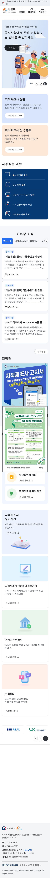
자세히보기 (10, 532)
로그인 (22, 12)
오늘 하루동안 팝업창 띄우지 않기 (18, 468)
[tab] (7, 241)
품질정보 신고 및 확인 (29, 865)
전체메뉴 (43, 12)
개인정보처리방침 (10, 865)
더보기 (40, 351)
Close (23, 49)
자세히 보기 (11, 47)
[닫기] (41, 468)
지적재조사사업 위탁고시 (26, 241)
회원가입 (32, 12)
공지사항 (7, 242)
